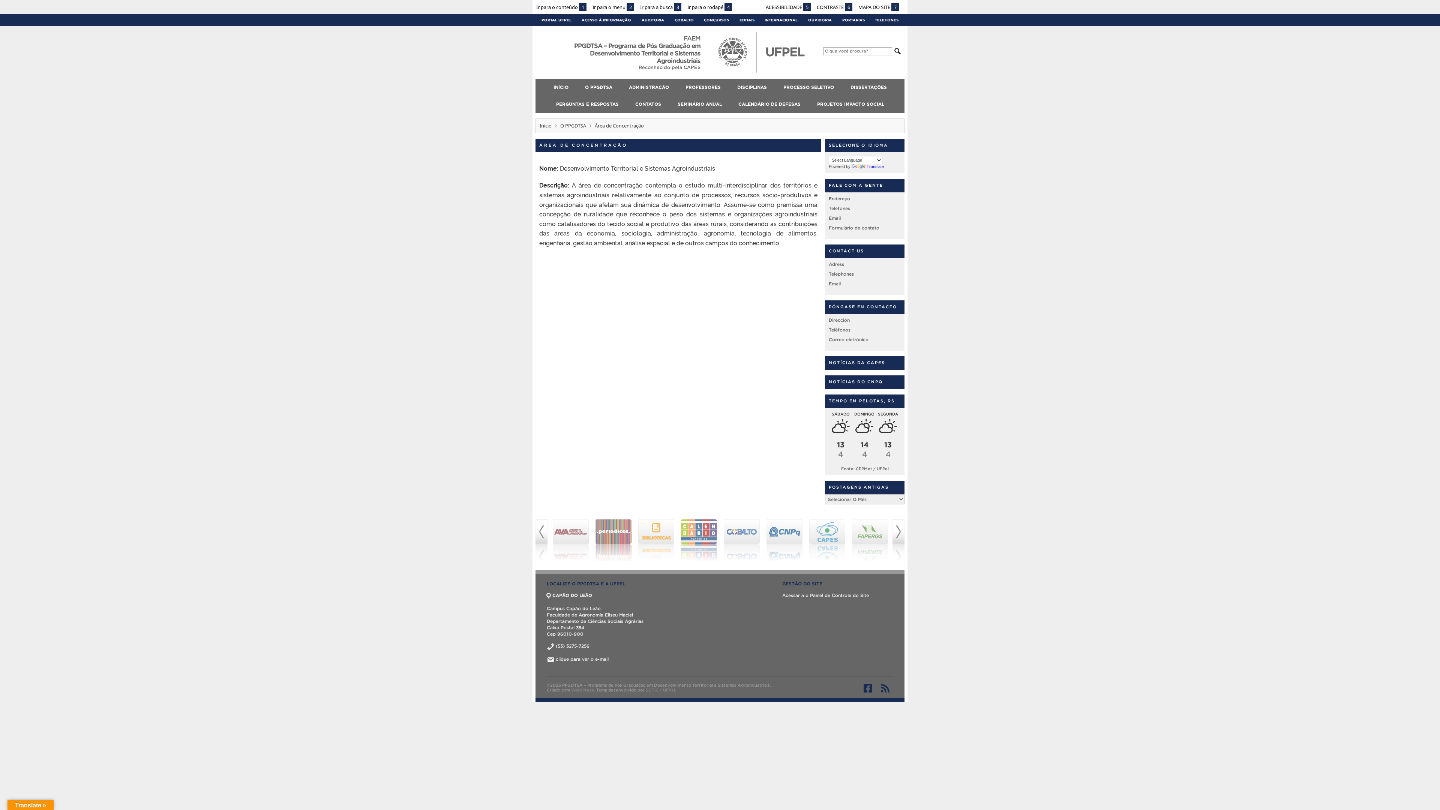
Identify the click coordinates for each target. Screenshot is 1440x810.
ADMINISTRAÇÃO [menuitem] (649, 87)
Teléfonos (839, 329)
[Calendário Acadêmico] (699, 540)
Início (546, 125)
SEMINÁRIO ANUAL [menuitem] (700, 104)
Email (835, 218)
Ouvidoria (820, 20)
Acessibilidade (787, 7)
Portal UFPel (557, 20)
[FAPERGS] (870, 540)
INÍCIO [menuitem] (561, 87)
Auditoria (653, 20)
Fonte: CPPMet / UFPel (865, 468)
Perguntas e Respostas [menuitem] (587, 104)
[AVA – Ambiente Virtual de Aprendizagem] (571, 540)
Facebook (868, 688)
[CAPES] (827, 540)
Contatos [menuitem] (648, 104)
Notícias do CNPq (856, 382)
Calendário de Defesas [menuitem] (769, 104)
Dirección (839, 320)
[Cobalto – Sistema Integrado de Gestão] (742, 540)
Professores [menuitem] (703, 87)
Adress (836, 264)
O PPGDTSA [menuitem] (598, 87)
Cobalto (684, 20)
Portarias (853, 20)
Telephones (841, 274)
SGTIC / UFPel (660, 690)
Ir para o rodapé (708, 7)
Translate (875, 166)
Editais (747, 20)
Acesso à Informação (606, 20)
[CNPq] (784, 540)
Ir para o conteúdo (560, 7)
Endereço (839, 198)
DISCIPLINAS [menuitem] (752, 87)
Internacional (781, 20)
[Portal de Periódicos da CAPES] (614, 540)
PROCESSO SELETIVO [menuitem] (808, 87)
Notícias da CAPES (857, 362)
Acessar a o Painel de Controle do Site (825, 595)
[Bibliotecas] (656, 540)
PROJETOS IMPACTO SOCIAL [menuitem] (850, 104)
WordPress (582, 690)
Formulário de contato (854, 227)
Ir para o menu (612, 7)
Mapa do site (877, 7)
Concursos (716, 20)
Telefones (886, 20)
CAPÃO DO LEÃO (572, 595)
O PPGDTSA (573, 125)
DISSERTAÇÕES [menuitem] (868, 87)
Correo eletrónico (848, 339)
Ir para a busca (659, 7)
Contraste (833, 7)
